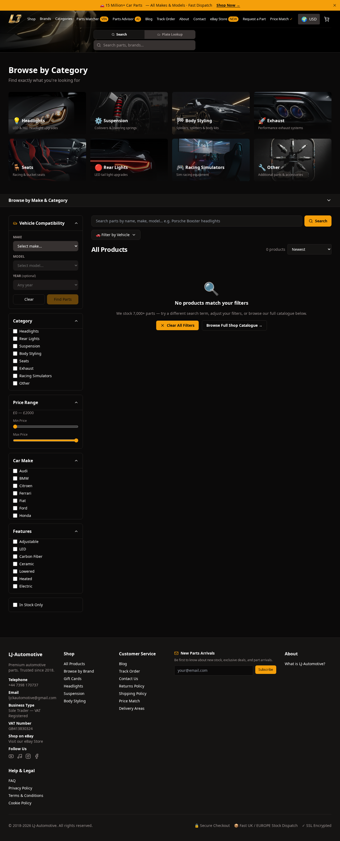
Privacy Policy (20, 788)
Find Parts (63, 299)
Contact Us (128, 678)
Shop (31, 18)
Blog (148, 18)
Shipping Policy (132, 693)
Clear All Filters (180, 325)
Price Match (129, 700)
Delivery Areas (131, 708)
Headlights (73, 686)
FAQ (12, 780)
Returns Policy (131, 686)
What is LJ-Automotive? (305, 663)
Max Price (20, 434)
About (184, 18)
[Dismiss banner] (335, 5)
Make (17, 237)
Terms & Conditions (25, 795)
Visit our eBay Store (25, 741)
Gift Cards (73, 678)
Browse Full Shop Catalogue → (234, 325)
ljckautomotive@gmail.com (32, 697)
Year (24, 276)
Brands (45, 18)
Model (19, 256)
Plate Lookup (172, 34)
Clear (29, 299)
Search (121, 34)
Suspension (74, 693)
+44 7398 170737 (23, 684)
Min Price (20, 421)
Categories (63, 18)
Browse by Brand (79, 671)
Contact (199, 18)
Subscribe (265, 669)
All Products (74, 663)
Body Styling (75, 700)
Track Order (166, 18)
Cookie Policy (19, 802)
